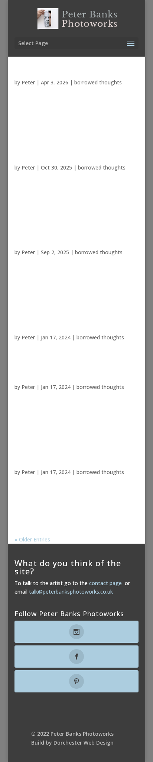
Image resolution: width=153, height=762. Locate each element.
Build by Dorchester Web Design (72, 742)
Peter (28, 82)
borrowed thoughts (98, 82)
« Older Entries (32, 539)
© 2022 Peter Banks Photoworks (72, 733)
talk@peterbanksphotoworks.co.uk (71, 591)
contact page (105, 583)
